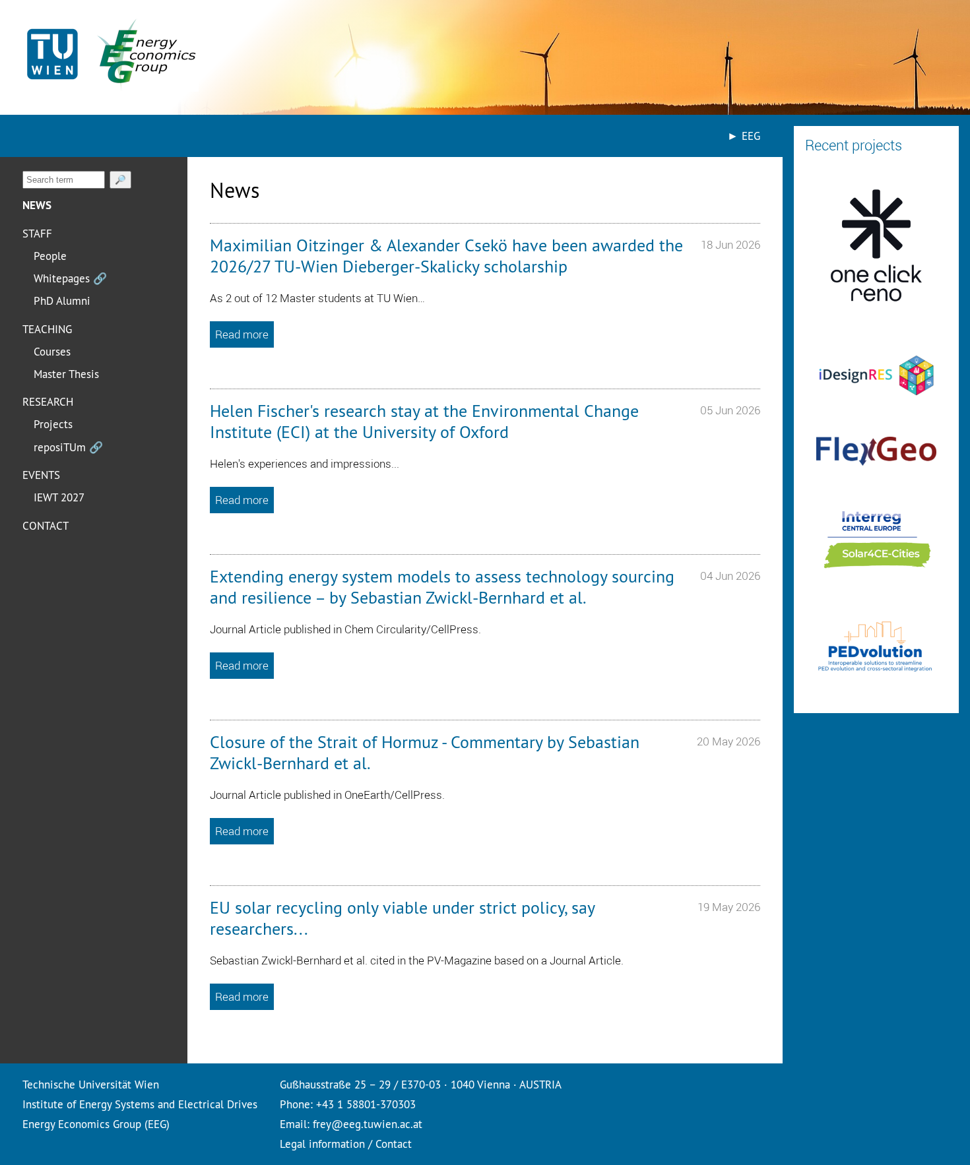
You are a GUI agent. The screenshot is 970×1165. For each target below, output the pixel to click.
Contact (45, 525)
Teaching (47, 329)
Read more (242, 334)
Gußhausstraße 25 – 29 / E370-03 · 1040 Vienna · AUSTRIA (421, 1084)
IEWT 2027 (59, 497)
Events (41, 475)
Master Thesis (66, 374)
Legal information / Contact (346, 1143)
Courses (52, 351)
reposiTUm (68, 447)
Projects (53, 424)
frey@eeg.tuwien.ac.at (367, 1124)
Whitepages (70, 278)
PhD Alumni (62, 300)
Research (47, 401)
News (36, 205)
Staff (37, 233)
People (50, 256)
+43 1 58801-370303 (366, 1104)
